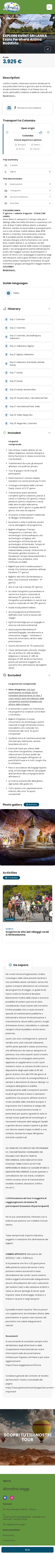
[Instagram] (12, 1498)
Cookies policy (9, 1540)
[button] (49, 7)
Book (27, 1549)
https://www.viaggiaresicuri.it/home (23, 1365)
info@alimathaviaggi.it (16, 1524)
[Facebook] (5, 1498)
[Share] (48, 49)
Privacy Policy (8, 1535)
